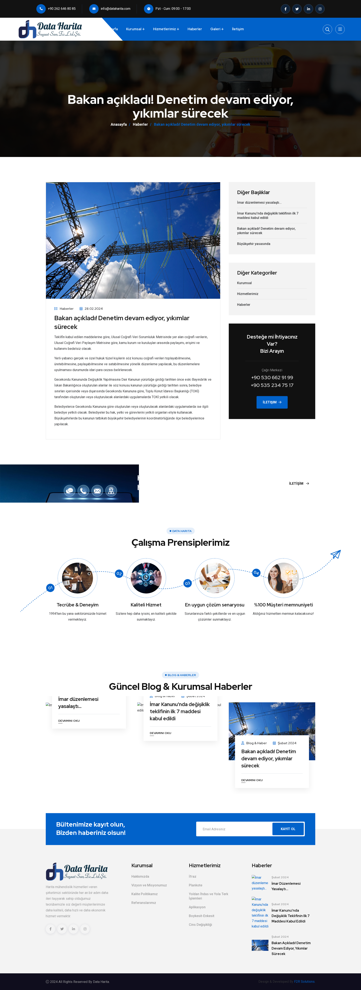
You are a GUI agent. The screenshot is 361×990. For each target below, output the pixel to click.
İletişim (238, 29)
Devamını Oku (69, 721)
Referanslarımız (143, 903)
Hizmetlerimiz (164, 29)
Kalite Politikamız (144, 894)
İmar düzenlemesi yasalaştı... (259, 203)
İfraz (192, 876)
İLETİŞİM (296, 484)
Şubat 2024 (195, 696)
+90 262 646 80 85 (62, 9)
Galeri (215, 29)
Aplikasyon (197, 907)
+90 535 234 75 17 (272, 385)
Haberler (195, 29)
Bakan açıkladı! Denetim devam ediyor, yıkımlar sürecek (266, 231)
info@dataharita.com (115, 9)
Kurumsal (133, 29)
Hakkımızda (140, 876)
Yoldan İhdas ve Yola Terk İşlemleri (208, 896)
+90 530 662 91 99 (272, 377)
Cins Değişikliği (200, 925)
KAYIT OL (288, 829)
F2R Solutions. (304, 982)
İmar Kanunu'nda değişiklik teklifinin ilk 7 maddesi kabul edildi (267, 215)
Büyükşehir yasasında (253, 244)
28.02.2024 (94, 308)
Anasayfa (119, 124)
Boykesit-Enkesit (201, 916)
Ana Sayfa (109, 29)
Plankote (195, 885)
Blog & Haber (165, 696)
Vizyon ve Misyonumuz (149, 885)
